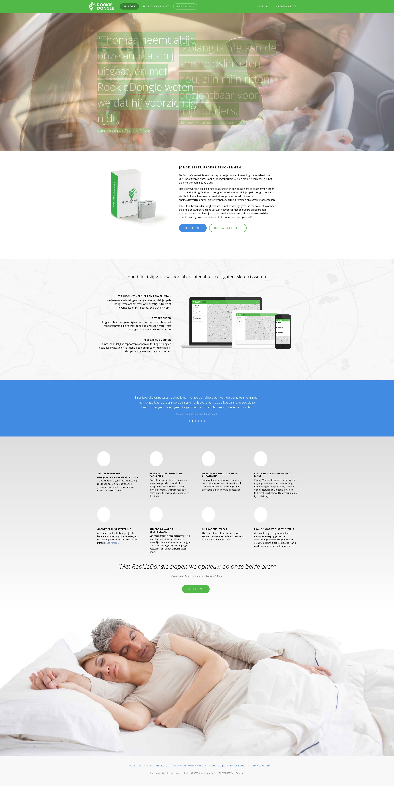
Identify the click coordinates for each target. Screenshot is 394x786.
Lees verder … (112, 542)
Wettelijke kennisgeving (229, 765)
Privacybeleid (260, 765)
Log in (263, 6)
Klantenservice (157, 765)
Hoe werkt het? (228, 228)
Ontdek (129, 6)
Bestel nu (185, 6)
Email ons (240, 773)
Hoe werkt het (156, 6)
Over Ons (135, 765)
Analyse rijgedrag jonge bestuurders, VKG (197, 413)
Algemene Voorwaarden (190, 765)
